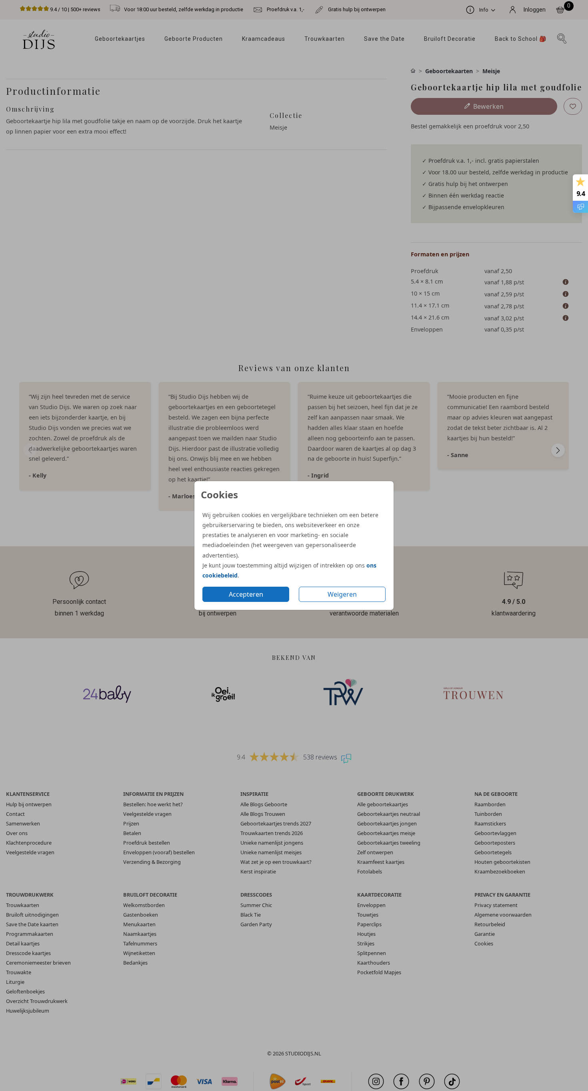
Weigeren (342, 594)
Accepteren (246, 594)
